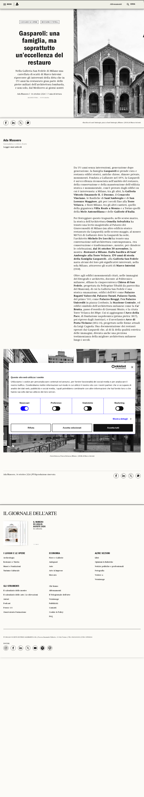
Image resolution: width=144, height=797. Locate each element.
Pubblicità (54, 630)
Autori (6, 625)
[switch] (56, 408)
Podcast (7, 630)
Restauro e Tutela (50, 22)
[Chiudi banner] (132, 367)
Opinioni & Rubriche (106, 582)
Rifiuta (31, 428)
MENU (9, 4)
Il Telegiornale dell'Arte (62, 620)
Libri (97, 577)
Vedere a (100, 597)
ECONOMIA (54, 572)
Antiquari (54, 582)
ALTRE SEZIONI (102, 572)
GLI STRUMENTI (11, 610)
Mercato (53, 597)
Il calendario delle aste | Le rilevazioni (24, 620)
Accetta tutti (113, 428)
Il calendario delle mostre (17, 615)
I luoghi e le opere (28, 22)
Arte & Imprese (57, 592)
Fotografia (44, 115)
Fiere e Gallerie (57, 577)
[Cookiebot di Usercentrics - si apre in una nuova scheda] (113, 367)
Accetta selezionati (72, 428)
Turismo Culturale (13, 592)
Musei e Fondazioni (13, 587)
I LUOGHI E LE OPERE (14, 572)
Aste (51, 587)
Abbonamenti (116, 4)
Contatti (53, 635)
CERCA (132, 4)
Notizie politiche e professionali (112, 587)
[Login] (16, 4)
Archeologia (10, 577)
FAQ (51, 646)
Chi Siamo (54, 610)
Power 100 (9, 635)
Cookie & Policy (57, 640)
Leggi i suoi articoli (12, 165)
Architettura (33, 115)
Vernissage (101, 602)
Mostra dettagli (120, 419)
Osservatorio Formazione (17, 640)
